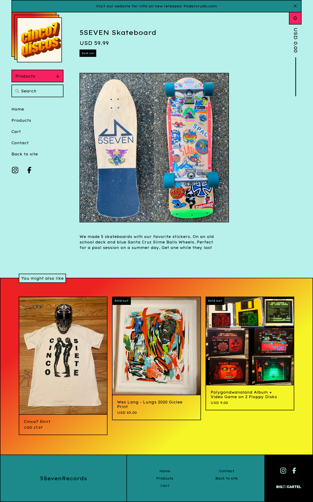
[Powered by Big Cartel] (288, 484)
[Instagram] (15, 170)
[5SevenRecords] (39, 39)
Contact (20, 143)
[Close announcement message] (295, 6)
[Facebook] (29, 170)
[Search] (17, 91)
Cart (16, 131)
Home (17, 109)
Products (25, 76)
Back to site (24, 154)
